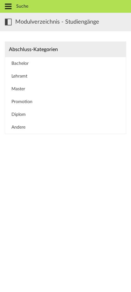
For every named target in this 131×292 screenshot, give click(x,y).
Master (18, 89)
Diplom (18, 114)
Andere (18, 127)
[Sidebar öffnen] (8, 22)
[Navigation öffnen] (8, 7)
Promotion (21, 102)
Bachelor (20, 63)
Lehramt (19, 76)
